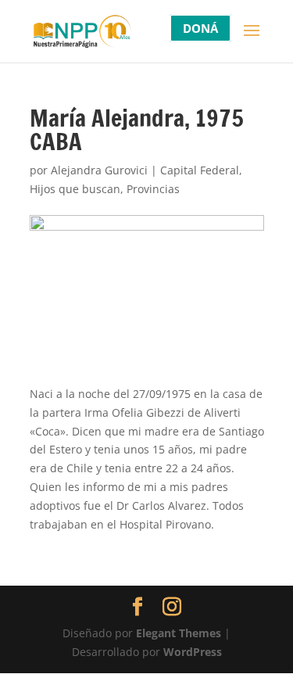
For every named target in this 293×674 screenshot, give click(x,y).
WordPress (192, 651)
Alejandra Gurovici (99, 170)
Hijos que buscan (75, 188)
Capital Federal (199, 170)
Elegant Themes (178, 633)
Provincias (153, 188)
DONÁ (200, 28)
